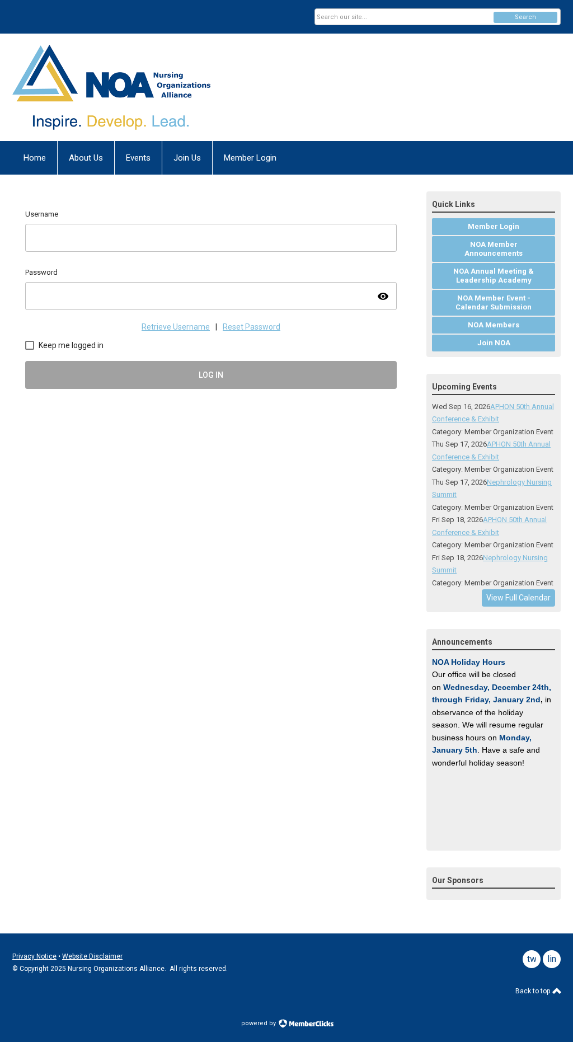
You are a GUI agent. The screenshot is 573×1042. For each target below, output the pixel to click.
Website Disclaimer (92, 956)
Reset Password (251, 326)
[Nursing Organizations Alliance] (122, 87)
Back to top (533, 991)
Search (525, 17)
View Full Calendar (518, 597)
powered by (259, 1023)
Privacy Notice (34, 956)
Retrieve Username (176, 326)
